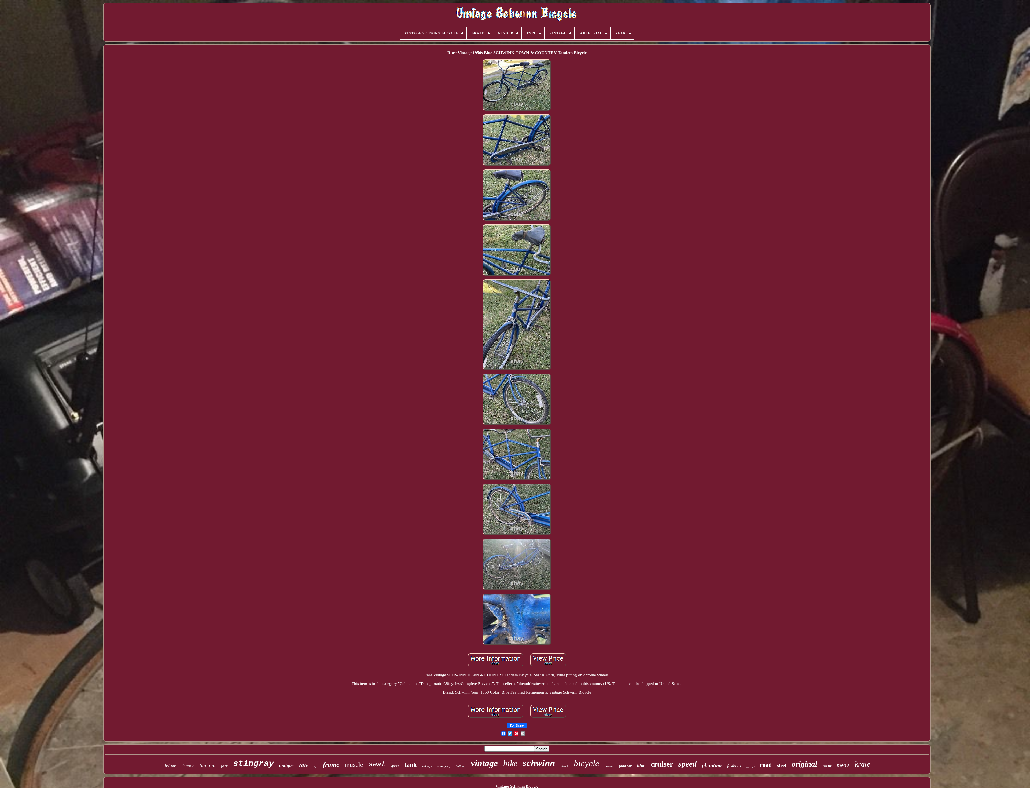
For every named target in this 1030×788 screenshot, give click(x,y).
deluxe (170, 765)
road (766, 764)
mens (827, 766)
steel (781, 765)
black (564, 766)
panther (625, 766)
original (804, 764)
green (395, 766)
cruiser (662, 764)
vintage (484, 763)
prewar (609, 766)
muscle (354, 764)
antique (286, 765)
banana (208, 765)
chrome (188, 766)
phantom (712, 765)
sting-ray (443, 766)
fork (224, 766)
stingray (253, 763)
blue (641, 765)
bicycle (586, 763)
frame (331, 764)
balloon (460, 766)
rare (303, 765)
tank (410, 764)
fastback (734, 766)
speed (687, 763)
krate (862, 764)
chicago (427, 766)
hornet (750, 766)
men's (843, 765)
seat (377, 764)
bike (510, 763)
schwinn (539, 763)
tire (316, 766)
